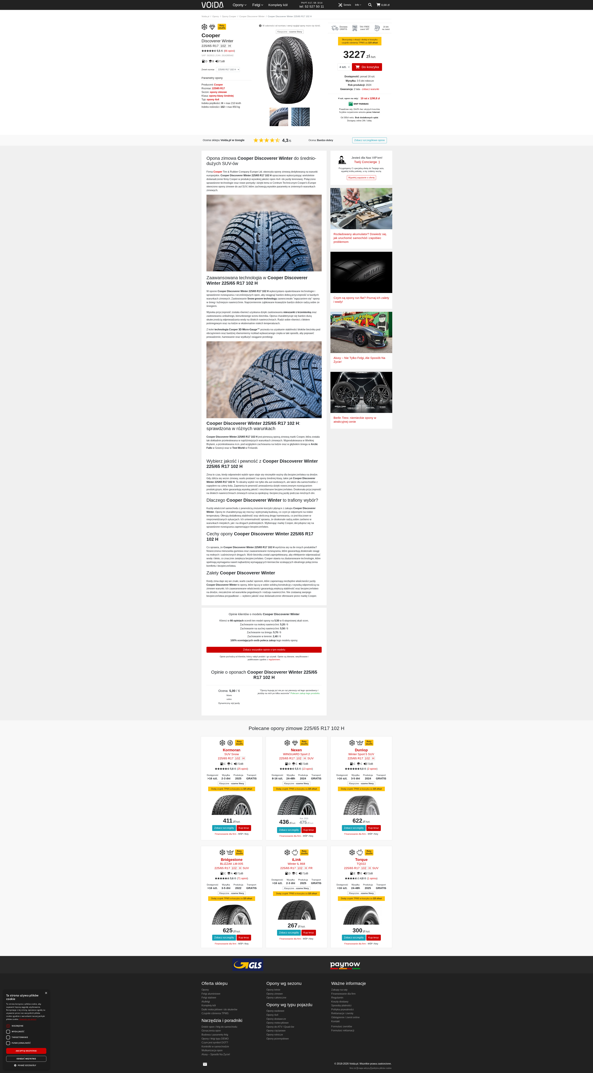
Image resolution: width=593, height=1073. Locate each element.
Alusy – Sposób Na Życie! (216, 1054)
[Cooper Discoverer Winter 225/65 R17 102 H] (290, 70)
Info (357, 5)
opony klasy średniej (221, 95)
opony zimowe (218, 92)
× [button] (46, 993)
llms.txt (353, 1068)
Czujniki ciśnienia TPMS (215, 1013)
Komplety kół (278, 5)
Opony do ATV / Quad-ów (280, 1026)
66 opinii (229, 51)
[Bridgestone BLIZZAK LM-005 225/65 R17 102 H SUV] (231, 919)
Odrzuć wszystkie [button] (26, 1058)
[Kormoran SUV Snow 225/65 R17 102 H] (231, 807)
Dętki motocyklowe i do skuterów (219, 1009)
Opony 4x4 (272, 1015)
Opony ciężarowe (276, 1030)
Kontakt (335, 1021)
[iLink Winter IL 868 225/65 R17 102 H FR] (296, 914)
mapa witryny (364, 1068)
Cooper (218, 84)
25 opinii (242, 769)
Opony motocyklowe (277, 1022)
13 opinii (307, 769)
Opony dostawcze (276, 1019)
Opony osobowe (275, 1011)
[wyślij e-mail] (205, 1064)
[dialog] (26, 1030)
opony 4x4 (213, 99)
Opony (238, 5)
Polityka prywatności (342, 1009)
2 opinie (372, 769)
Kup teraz (244, 828)
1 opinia (372, 878)
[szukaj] (370, 5)
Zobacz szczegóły (224, 828)
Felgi (256, 5)
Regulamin (337, 997)
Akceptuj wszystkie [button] (26, 1051)
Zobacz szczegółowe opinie (369, 140)
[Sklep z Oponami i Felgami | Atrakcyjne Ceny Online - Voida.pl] (213, 5)
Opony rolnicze (274, 1034)
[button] (26, 1065)
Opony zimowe (274, 993)
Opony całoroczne (276, 997)
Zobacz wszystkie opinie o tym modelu (264, 649)
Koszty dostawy (339, 1001)
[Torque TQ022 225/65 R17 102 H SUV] (361, 917)
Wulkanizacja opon (212, 1050)
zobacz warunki (370, 89)
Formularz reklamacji (342, 1030)
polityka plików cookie (381, 1068)
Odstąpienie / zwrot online (345, 1017)
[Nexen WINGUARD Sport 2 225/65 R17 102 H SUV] (296, 810)
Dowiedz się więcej (27, 1019)
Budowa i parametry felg (215, 1034)
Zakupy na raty (339, 989)
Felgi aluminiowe (211, 993)
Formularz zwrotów (341, 1026)
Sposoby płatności (341, 1005)
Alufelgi (206, 1001)
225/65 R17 (218, 88)
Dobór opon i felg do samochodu (219, 1026)
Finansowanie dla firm (225, 834)
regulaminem (274, 659)
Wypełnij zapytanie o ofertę (361, 177)
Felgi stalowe (209, 997)
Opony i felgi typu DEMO (215, 1038)
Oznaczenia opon (211, 1030)
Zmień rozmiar (208, 69)
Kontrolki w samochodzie (215, 1046)
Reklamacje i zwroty (342, 1013)
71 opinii (242, 878)
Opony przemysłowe (277, 1038)
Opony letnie (273, 989)
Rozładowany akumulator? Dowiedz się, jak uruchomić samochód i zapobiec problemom (360, 237)
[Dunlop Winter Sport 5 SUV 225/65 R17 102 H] (361, 810)
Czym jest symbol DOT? (215, 1042)
